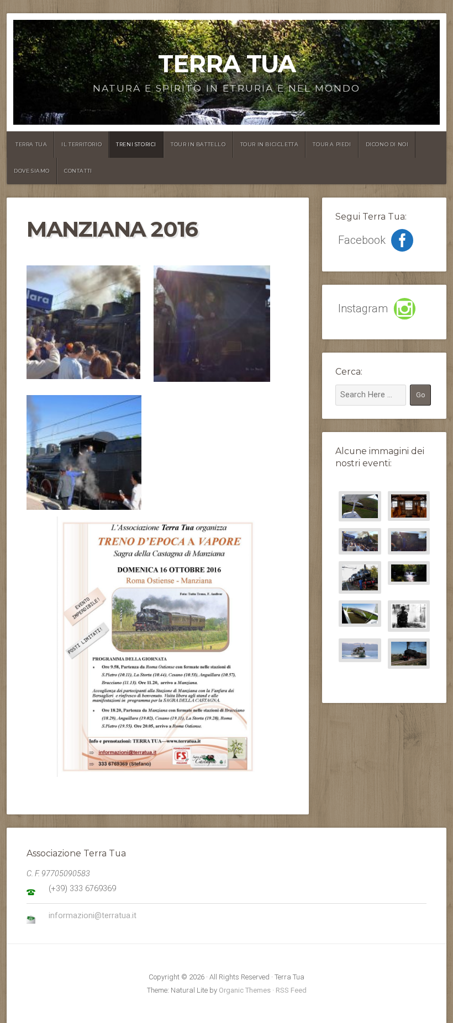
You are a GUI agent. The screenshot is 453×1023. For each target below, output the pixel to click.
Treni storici (136, 144)
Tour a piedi (332, 144)
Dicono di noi (387, 144)
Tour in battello (198, 144)
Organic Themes (245, 990)
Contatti (78, 171)
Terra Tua (227, 63)
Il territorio (81, 144)
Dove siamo (32, 171)
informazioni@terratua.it (92, 915)
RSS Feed (291, 990)
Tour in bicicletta (269, 144)
